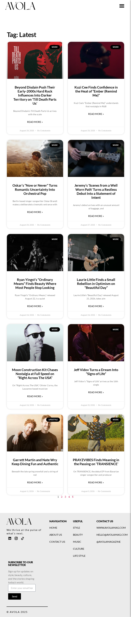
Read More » (35, 121)
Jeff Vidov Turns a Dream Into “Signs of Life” (96, 372)
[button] (122, 6)
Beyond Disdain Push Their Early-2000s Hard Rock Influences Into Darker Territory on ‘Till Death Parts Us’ (34, 95)
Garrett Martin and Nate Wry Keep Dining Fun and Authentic (35, 462)
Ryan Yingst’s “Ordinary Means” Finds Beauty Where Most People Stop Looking (35, 284)
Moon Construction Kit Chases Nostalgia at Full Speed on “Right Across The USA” (35, 374)
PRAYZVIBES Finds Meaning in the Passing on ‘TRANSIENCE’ (96, 462)
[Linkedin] (10, 538)
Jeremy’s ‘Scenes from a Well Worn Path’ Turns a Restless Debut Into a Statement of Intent (96, 191)
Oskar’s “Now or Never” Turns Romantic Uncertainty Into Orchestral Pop (34, 189)
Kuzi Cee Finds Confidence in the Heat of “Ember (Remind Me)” (96, 91)
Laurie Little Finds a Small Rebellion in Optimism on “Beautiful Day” (96, 284)
